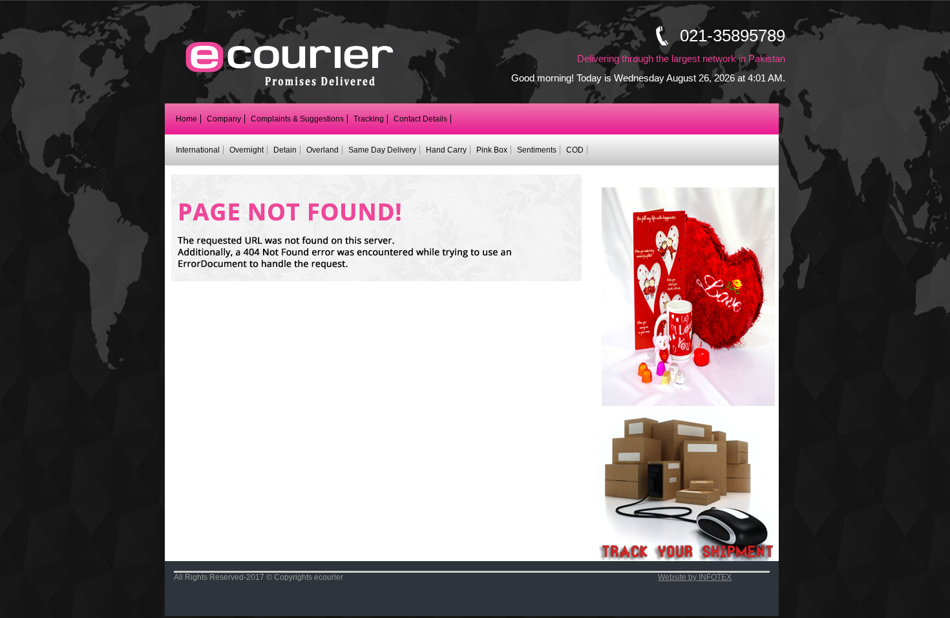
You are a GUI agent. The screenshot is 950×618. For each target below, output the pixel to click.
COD (575, 149)
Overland (322, 149)
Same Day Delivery (382, 149)
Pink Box (491, 149)
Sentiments (536, 149)
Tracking (369, 118)
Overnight (246, 149)
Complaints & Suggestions (297, 118)
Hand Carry (446, 149)
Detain (285, 149)
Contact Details (420, 118)
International (198, 149)
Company (224, 118)
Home (186, 118)
